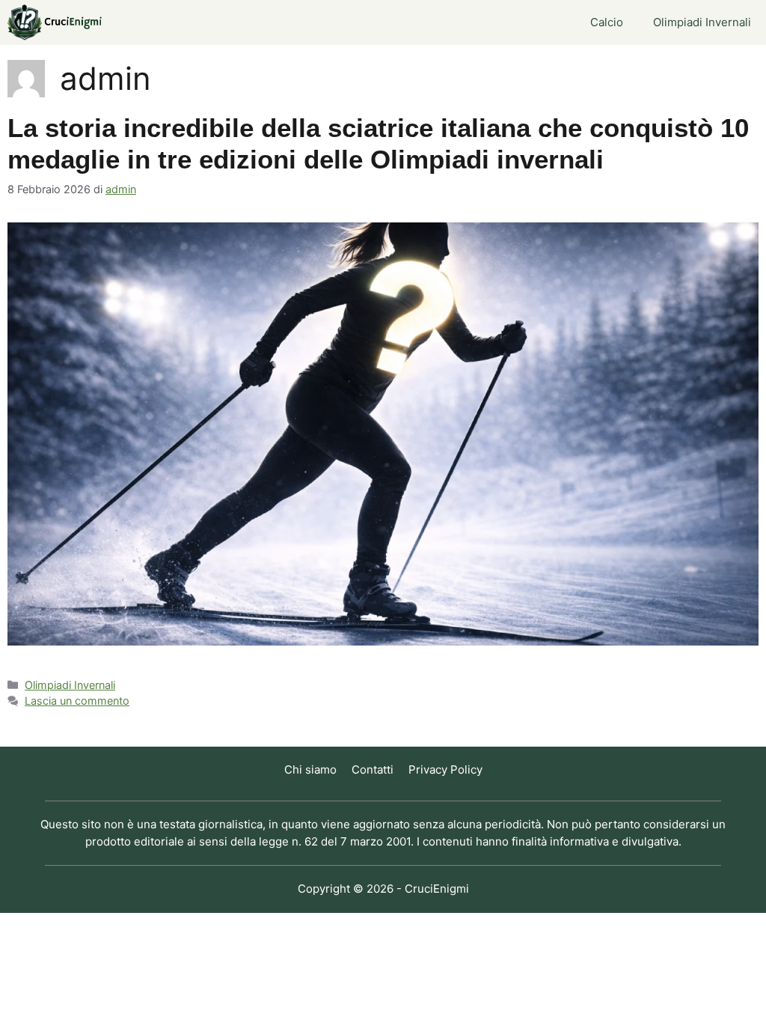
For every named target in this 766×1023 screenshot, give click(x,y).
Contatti (372, 769)
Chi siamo (310, 769)
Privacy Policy (445, 769)
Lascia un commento (77, 700)
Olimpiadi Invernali (702, 22)
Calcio (606, 22)
